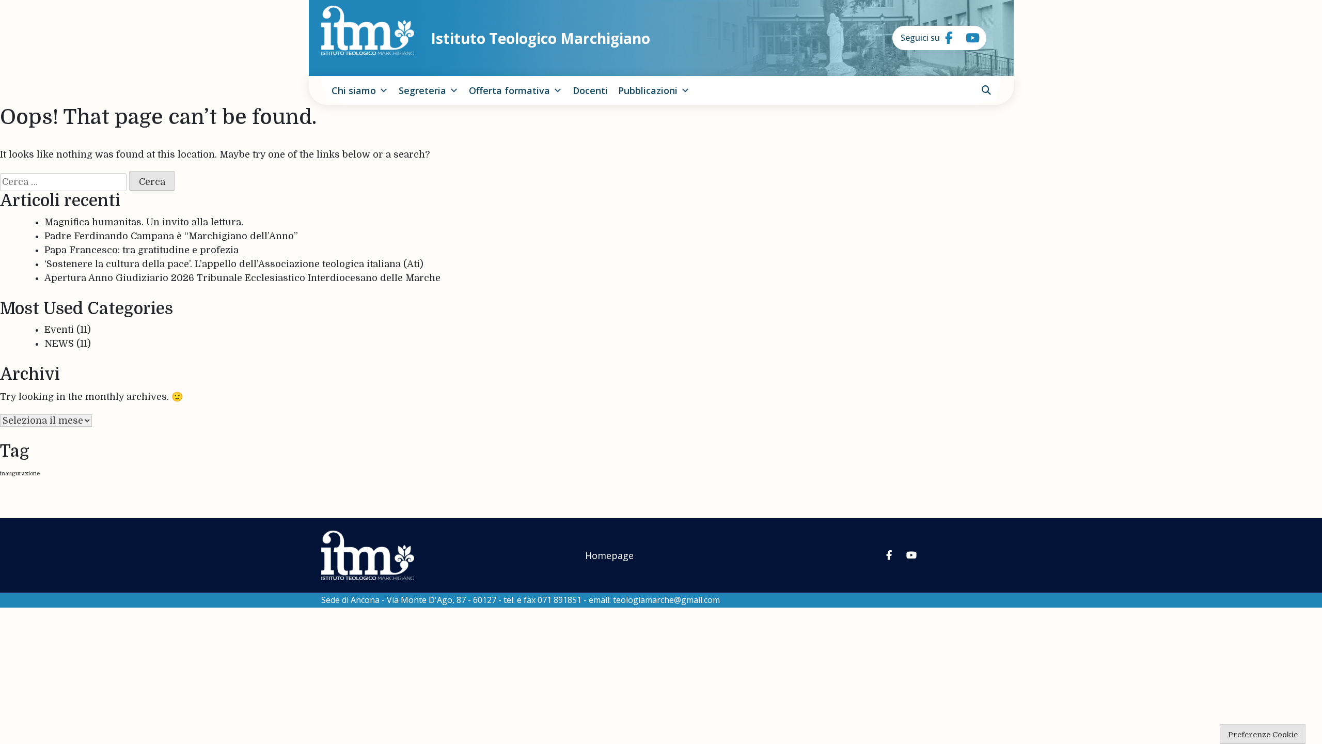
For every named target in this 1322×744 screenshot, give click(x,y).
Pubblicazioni (648, 90)
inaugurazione (20, 473)
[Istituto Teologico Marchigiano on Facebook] (945, 38)
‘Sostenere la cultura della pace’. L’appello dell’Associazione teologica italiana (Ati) (233, 264)
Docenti (590, 90)
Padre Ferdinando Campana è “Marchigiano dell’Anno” (171, 236)
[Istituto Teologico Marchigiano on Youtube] (966, 38)
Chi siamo (354, 90)
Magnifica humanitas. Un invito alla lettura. (143, 222)
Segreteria (422, 90)
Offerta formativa (509, 90)
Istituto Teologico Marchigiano (540, 38)
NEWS (59, 343)
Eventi (59, 329)
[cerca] (986, 90)
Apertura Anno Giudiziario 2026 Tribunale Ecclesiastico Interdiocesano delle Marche (242, 278)
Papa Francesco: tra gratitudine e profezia (141, 250)
